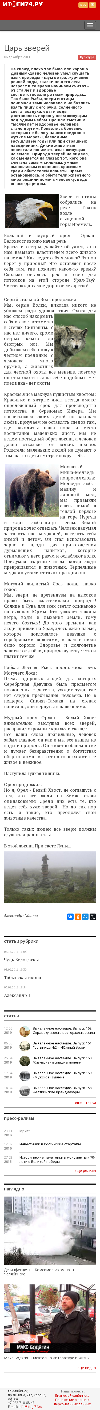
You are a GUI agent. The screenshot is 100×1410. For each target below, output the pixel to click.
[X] (93, 917)
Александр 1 (17, 995)
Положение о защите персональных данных (72, 1402)
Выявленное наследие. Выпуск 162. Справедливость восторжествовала (64, 1030)
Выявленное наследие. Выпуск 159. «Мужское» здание (62, 1074)
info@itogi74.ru (30, 1406)
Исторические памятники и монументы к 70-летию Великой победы (57, 1159)
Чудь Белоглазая (21, 960)
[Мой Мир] (85, 917)
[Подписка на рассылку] (92, 5)
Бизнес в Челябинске (72, 1395)
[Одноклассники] (78, 917)
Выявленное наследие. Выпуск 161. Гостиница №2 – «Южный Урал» (62, 1045)
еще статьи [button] (85, 1102)
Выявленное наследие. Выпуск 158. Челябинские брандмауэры (62, 1089)
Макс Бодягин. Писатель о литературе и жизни (47, 1358)
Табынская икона (22, 977)
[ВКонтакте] (70, 917)
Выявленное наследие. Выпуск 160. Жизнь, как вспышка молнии (62, 1060)
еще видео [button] (86, 1368)
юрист (24, 1130)
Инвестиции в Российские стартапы (50, 1144)
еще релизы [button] (85, 1170)
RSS (83, 5)
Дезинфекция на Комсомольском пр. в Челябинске (39, 1272)
